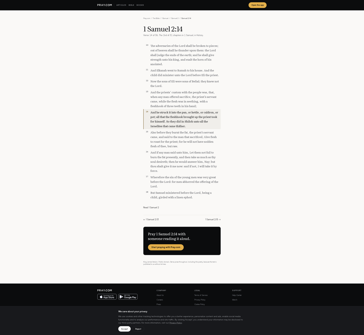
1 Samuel (165, 18)
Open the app (257, 5)
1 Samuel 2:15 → (213, 219)
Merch (234, 300)
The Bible (156, 18)
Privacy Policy (199, 300)
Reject (138, 329)
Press (159, 304)
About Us (160, 295)
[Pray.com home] (104, 5)
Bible (131, 5)
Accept (124, 329)
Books (140, 5)
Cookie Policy (199, 304)
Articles (121, 5)
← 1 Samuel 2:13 (151, 219)
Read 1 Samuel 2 (151, 207)
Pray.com (146, 18)
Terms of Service (200, 295)
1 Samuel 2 (175, 18)
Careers (160, 300)
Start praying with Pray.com (165, 247)
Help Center (237, 295)
